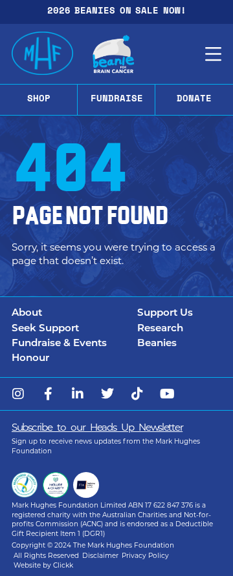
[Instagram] (18, 393)
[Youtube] (167, 393)
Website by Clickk (43, 565)
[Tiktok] (137, 393)
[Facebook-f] (47, 393)
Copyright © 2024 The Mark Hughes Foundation (93, 545)
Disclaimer (100, 555)
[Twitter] (107, 393)
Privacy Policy (145, 555)
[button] (74, 314)
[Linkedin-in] (77, 393)
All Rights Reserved (46, 555)
